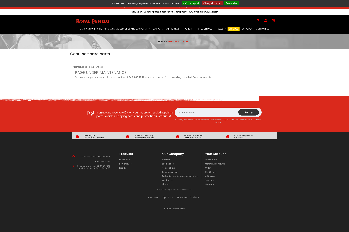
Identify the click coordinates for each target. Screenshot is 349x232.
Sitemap (166, 184)
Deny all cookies (213, 3)
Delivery (166, 159)
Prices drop (124, 159)
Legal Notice (168, 163)
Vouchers (209, 180)
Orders (208, 168)
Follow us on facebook (188, 197)
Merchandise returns (215, 163)
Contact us (167, 180)
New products (125, 163)
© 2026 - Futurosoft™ (174, 208)
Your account (215, 154)
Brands (122, 168)
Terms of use (168, 168)
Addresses (210, 176)
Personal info (211, 159)
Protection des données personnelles (180, 176)
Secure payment (170, 172)
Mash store (153, 197)
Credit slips (210, 172)
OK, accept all (192, 3)
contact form (163, 77)
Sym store (168, 197)
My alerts (209, 184)
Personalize (231, 3)
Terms (189, 189)
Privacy (183, 189)
